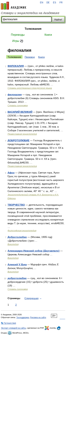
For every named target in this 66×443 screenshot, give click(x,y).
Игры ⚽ (17, 40)
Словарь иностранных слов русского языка (30, 88)
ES (54, 2)
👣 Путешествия (8, 323)
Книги (48, 34)
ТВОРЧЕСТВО (16, 204)
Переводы (18, 34)
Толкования (33, 28)
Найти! (58, 19)
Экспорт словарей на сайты (13, 328)
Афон (11, 172)
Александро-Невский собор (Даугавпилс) (33, 250)
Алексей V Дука (17, 264)
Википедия (13, 244)
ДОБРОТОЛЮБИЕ (18, 140)
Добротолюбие (17, 237)
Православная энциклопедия (22, 134)
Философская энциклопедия (22, 230)
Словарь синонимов (18, 105)
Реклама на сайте (38, 317)
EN (41, 2)
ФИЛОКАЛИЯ (16, 66)
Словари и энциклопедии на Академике (30, 13)
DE (48, 2)
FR (60, 2)
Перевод (30, 57)
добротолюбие (17, 278)
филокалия (15, 94)
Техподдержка (22, 317)
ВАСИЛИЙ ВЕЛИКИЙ (20, 111)
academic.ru (13, 6)
